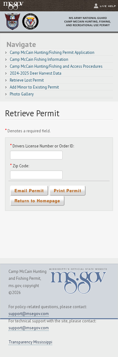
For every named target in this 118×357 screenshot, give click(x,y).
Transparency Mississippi (30, 342)
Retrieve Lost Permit (27, 80)
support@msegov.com (28, 313)
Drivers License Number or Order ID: (50, 146)
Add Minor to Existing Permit (34, 87)
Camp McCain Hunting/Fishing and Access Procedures (56, 66)
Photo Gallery (22, 94)
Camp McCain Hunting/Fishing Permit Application (52, 52)
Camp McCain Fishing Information (39, 59)
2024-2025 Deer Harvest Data (35, 73)
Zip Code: (27, 166)
